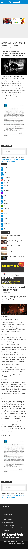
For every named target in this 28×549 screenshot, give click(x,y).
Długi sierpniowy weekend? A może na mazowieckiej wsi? (15, 257)
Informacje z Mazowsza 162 (13, 251)
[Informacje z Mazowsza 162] (4, 253)
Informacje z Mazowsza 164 (13, 235)
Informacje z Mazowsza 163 (13, 245)
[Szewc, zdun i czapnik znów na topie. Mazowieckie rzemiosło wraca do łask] (4, 242)
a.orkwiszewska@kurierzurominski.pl (13, 527)
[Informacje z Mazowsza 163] (4, 247)
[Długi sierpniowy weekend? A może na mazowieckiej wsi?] (4, 258)
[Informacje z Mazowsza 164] (4, 237)
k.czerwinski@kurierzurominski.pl (12, 517)
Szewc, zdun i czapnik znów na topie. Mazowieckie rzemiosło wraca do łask (15, 241)
